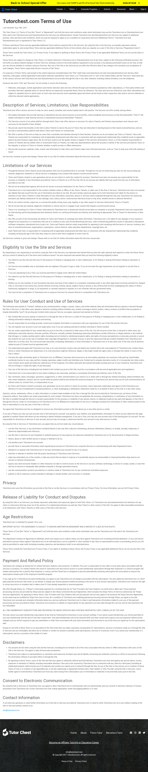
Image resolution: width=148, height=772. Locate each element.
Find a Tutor (96, 732)
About (83, 732)
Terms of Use (66, 761)
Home (73, 732)
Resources (121, 9)
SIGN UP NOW (130, 3)
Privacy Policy (81, 761)
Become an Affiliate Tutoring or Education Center (74, 742)
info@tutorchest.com (11, 710)
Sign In (143, 9)
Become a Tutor (114, 732)
